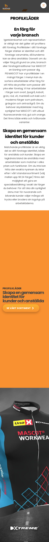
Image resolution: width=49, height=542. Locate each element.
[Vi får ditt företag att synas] (6, 7)
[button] (44, 5)
